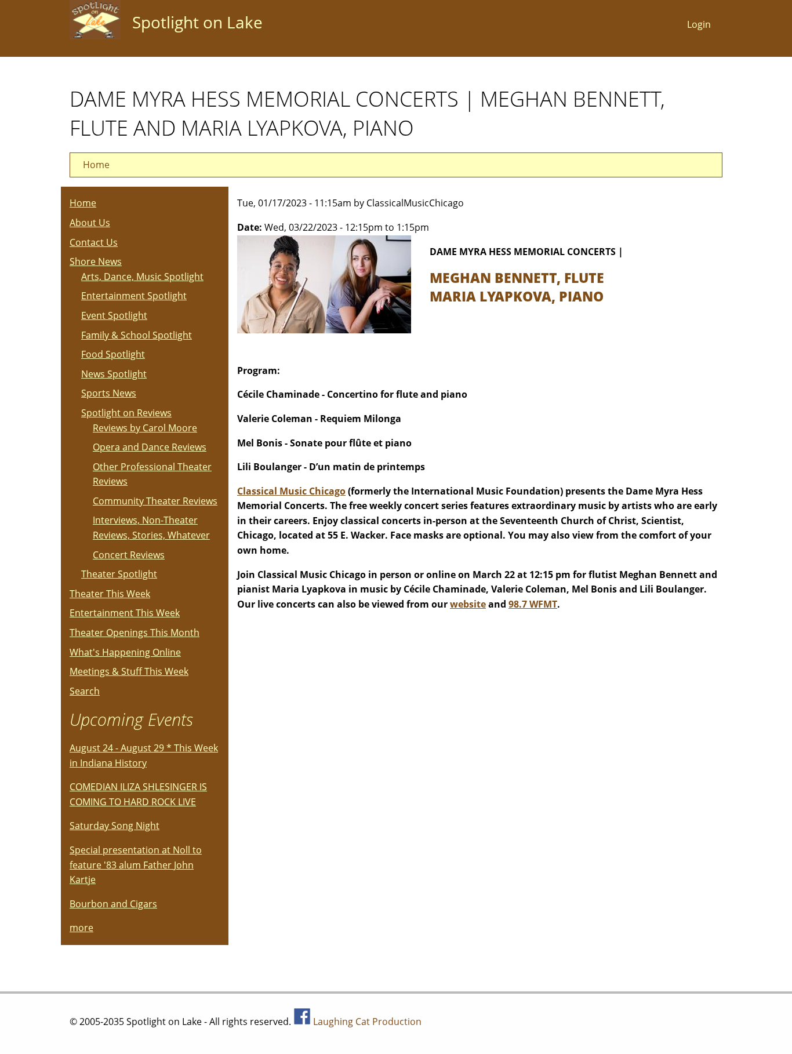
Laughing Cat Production (367, 1021)
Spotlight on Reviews (126, 412)
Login (699, 24)
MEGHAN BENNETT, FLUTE (517, 277)
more (81, 927)
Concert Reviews (129, 554)
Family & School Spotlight (136, 335)
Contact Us (94, 242)
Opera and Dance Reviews (149, 447)
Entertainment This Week (125, 612)
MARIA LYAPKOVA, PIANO (517, 296)
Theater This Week (110, 593)
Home (96, 164)
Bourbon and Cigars (113, 903)
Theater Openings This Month (134, 632)
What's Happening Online (125, 652)
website (468, 604)
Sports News (108, 393)
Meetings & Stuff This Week (129, 671)
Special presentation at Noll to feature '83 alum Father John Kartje (136, 865)
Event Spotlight (114, 315)
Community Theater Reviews (155, 501)
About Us (90, 222)
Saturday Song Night (114, 825)
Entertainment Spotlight (134, 295)
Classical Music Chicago (291, 491)
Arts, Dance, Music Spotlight (142, 276)
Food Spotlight (113, 354)
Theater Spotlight (119, 574)
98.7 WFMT (532, 604)
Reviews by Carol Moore (145, 427)
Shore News (96, 261)
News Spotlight (114, 374)
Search (85, 691)
